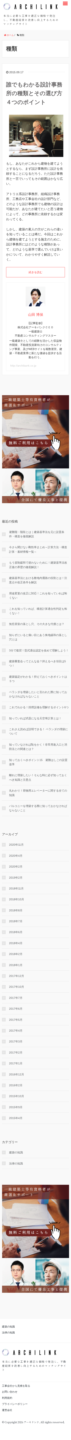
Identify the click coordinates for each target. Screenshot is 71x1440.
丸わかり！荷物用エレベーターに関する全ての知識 (38, 792)
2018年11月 (16, 888)
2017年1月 (15, 1063)
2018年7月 (15, 921)
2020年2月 (15, 866)
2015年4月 (15, 1118)
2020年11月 (16, 844)
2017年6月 (15, 1008)
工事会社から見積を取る (16, 1385)
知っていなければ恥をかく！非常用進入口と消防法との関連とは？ (38, 746)
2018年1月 (15, 965)
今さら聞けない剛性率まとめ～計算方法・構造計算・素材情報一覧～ (38, 549)
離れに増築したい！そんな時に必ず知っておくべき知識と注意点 (38, 777)
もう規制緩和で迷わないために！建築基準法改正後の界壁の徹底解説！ (38, 564)
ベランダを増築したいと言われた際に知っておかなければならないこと (38, 694)
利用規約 (7, 1397)
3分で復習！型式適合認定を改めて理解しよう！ (39, 650)
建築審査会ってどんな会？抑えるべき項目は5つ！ (37, 663)
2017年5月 (15, 1019)
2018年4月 (15, 943)
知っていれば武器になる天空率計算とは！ (35, 718)
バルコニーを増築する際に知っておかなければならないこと (38, 808)
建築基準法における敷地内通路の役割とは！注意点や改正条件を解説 (38, 580)
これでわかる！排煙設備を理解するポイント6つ (39, 707)
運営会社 (7, 1410)
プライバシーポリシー (15, 1403)
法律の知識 (16, 1163)
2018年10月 (16, 899)
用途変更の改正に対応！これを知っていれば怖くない (38, 595)
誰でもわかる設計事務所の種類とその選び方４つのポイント (34, 93)
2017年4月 (15, 1030)
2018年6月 (15, 932)
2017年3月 (15, 1041)
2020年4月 (15, 855)
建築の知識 (16, 1152)
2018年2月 (15, 954)
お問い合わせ (9, 1391)
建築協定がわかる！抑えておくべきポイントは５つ (38, 679)
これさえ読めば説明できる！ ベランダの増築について (38, 731)
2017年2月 (15, 1052)
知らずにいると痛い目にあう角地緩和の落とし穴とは (38, 637)
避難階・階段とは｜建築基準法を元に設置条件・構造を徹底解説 (36, 534)
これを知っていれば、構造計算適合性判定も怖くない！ (38, 611)
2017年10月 (16, 986)
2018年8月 (15, 910)
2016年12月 (16, 1074)
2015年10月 (16, 1096)
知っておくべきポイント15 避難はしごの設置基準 (38, 762)
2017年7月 (15, 997)
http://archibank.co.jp (23, 365)
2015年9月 (15, 1107)
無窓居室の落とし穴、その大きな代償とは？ (36, 624)
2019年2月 (15, 877)
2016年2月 (15, 1085)
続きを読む (35, 272)
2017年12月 (16, 976)
